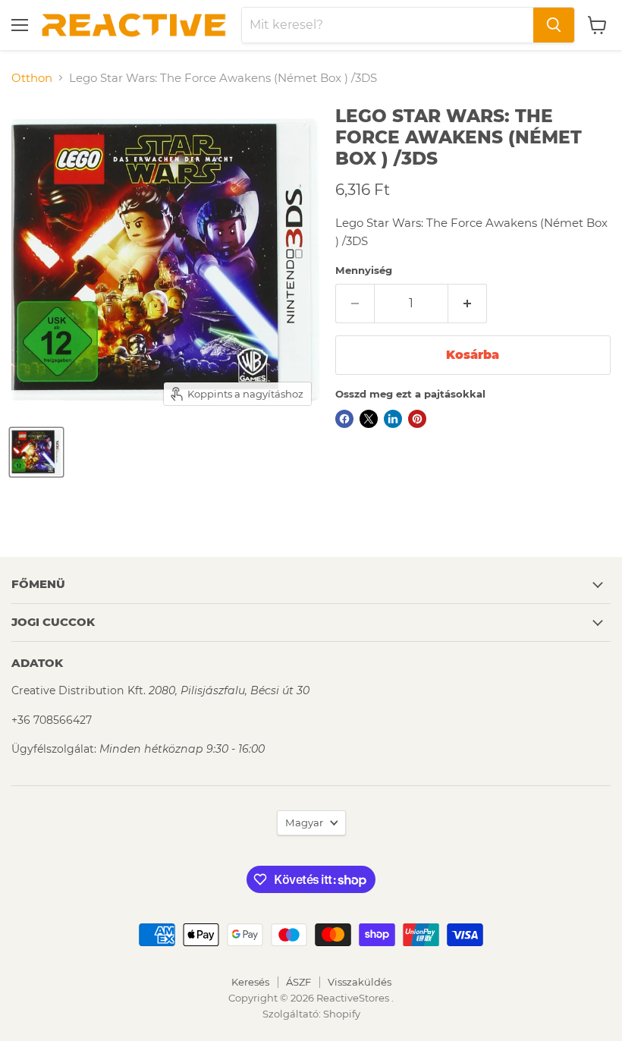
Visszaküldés (359, 982)
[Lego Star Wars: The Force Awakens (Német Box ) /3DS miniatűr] (36, 452)
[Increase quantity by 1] (467, 303)
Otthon (31, 77)
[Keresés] (553, 25)
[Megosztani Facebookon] (344, 419)
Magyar (304, 822)
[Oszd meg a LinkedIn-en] (393, 419)
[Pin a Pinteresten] (417, 419)
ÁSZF (298, 982)
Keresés (250, 982)
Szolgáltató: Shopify (311, 1014)
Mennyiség (363, 270)
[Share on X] (369, 419)
